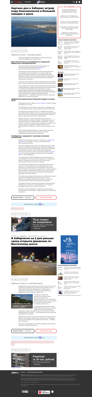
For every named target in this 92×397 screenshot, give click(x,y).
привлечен (40, 67)
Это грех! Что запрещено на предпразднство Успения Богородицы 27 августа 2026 (69, 11)
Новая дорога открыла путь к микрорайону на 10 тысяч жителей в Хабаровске (69, 34)
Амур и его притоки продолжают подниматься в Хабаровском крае (69, 22)
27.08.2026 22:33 (14, 236)
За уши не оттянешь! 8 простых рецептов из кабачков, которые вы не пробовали (72, 66)
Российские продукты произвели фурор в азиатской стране (71, 84)
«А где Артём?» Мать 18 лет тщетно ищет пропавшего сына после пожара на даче (72, 47)
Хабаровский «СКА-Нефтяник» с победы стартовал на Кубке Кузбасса (69, 16)
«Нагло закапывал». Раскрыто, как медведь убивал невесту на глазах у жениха (72, 57)
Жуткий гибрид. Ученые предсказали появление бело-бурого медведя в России (72, 52)
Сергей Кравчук (14, 276)
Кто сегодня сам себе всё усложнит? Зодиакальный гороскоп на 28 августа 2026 (69, 28)
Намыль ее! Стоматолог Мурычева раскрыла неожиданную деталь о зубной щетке (71, 43)
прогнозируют (42, 103)
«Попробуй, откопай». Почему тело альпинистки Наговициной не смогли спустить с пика (72, 292)
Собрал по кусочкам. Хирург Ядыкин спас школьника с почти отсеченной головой (72, 268)
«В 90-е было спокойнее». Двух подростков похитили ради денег (71, 272)
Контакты (23, 372)
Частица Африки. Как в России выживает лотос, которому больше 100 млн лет (72, 62)
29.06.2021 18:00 (14, 5)
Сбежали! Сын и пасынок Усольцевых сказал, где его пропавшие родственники (72, 287)
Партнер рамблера (33, 391)
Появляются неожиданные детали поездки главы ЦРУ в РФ (71, 75)
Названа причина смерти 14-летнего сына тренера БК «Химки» (72, 89)
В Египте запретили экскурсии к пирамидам (71, 79)
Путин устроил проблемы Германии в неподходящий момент (72, 94)
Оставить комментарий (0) (46, 197)
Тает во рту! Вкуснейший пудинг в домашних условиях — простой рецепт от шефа (71, 278)
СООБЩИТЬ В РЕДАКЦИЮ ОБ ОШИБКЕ (34, 372)
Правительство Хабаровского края (19, 47)
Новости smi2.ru (16, 231)
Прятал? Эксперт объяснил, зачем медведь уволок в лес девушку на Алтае (71, 282)
